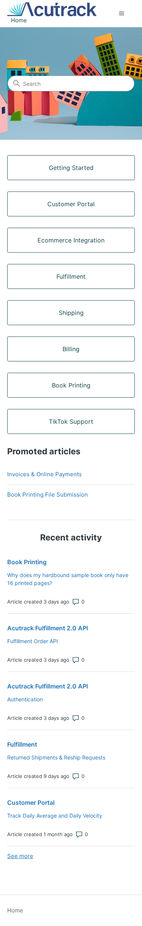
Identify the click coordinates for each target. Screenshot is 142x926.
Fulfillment (22, 744)
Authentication (25, 699)
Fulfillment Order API (32, 641)
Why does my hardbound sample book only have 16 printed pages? (67, 579)
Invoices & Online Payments (44, 474)
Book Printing (27, 562)
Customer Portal (31, 802)
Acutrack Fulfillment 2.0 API (47, 628)
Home (15, 910)
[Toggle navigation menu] (121, 14)
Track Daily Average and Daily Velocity (54, 815)
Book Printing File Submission (47, 494)
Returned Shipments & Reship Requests (56, 757)
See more (20, 856)
